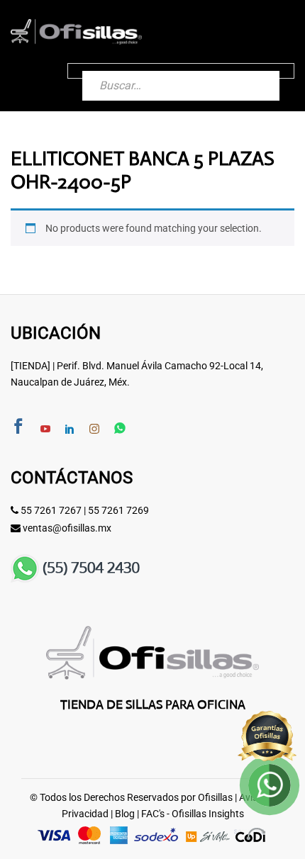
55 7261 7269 (118, 510)
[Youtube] (45, 429)
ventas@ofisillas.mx (67, 528)
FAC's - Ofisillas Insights (192, 813)
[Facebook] (18, 427)
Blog (125, 813)
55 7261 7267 (51, 510)
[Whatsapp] (120, 429)
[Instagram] (94, 429)
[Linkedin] (69, 429)
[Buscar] (254, 71)
